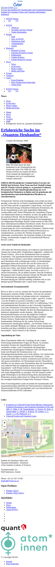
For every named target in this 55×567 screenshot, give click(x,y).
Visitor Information (19, 32)
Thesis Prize (16, 85)
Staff (13, 37)
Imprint (9, 561)
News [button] (8, 62)
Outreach (10, 75)
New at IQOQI (17, 39)
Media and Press (18, 71)
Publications (16, 55)
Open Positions (17, 80)
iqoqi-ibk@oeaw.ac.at (10, 481)
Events (9, 73)
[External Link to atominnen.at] (26, 555)
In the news (16, 66)
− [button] (4, 426)
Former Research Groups (21, 59)
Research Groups (18, 50)
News (13, 64)
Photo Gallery (17, 69)
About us (15, 28)
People (9, 503)
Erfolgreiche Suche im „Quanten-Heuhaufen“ (21, 132)
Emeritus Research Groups (22, 53)
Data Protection (12, 564)
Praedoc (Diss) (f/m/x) (15, 493)
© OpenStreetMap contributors (43, 456)
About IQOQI (12, 510)
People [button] (9, 34)
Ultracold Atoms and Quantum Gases (21, 416)
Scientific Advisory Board (21, 30)
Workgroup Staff (18, 41)
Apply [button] (8, 78)
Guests (14, 46)
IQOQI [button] (9, 25)
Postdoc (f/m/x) (12, 491)
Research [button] (10, 48)
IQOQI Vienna (12, 19)
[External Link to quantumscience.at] (13, 530)
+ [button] (4, 422)
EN (17, 21)
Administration (17, 44)
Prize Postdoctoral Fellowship (23, 82)
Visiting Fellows (17, 57)
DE (9, 21)
